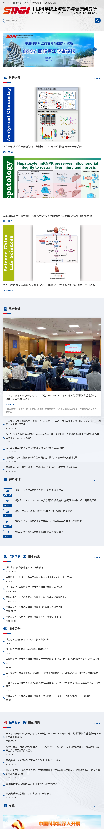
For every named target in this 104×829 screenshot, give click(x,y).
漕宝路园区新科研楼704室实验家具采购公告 (27, 639)
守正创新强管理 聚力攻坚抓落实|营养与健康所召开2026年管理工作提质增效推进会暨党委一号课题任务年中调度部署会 (53, 423)
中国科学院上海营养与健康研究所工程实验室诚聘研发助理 (34, 607)
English (6, 3)
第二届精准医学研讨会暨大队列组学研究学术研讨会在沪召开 (35, 448)
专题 (12, 805)
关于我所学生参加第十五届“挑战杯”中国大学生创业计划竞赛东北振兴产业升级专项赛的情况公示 (52, 673)
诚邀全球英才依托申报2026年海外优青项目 (27, 567)
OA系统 (35, 3)
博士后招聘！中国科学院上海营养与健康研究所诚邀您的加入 (35, 587)
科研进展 (15, 77)
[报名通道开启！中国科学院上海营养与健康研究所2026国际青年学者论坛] (52, 50)
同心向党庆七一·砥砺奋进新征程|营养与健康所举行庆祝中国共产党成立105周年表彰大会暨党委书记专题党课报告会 (53, 772)
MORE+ (97, 79)
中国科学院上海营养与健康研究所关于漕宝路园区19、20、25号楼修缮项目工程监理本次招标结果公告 (53, 684)
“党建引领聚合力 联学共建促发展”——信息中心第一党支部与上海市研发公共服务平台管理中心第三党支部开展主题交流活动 (52, 436)
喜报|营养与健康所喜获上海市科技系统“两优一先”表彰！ (33, 784)
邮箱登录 (17, 3)
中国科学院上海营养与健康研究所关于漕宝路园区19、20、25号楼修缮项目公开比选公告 (48, 696)
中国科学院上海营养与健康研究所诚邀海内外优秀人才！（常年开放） (39, 577)
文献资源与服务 (49, 3)
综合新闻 (15, 309)
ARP (26, 3)
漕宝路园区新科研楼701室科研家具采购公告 (27, 649)
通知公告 (15, 628)
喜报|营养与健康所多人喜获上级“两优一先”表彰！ (29, 793)
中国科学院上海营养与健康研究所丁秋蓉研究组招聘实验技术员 (36, 597)
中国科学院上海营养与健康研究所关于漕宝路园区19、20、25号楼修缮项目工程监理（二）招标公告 (53, 661)
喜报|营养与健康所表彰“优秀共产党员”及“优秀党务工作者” (33, 760)
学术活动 (15, 479)
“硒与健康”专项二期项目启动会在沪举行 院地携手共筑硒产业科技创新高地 (41, 457)
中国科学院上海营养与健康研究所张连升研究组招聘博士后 (34, 617)
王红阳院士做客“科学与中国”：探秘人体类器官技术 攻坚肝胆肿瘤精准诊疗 (41, 467)
